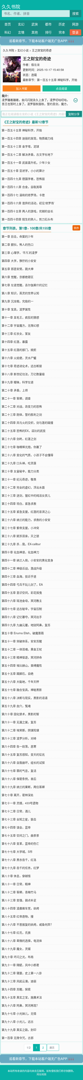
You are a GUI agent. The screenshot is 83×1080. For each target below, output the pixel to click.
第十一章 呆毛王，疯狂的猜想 (20, 317)
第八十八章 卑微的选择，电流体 (22, 941)
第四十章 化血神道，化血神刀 (20, 552)
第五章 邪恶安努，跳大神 (17, 269)
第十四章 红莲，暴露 (15, 342)
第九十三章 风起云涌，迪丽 (19, 981)
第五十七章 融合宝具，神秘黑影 (22, 690)
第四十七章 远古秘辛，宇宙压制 (22, 609)
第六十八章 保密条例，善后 (19, 779)
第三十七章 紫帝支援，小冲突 (20, 528)
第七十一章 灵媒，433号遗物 (20, 803)
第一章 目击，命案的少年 (17, 236)
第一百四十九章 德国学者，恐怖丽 (23, 179)
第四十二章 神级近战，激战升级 (22, 568)
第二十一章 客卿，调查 (16, 398)
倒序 (76, 228)
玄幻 (21, 24)
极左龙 (35, 65)
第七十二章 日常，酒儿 (16, 811)
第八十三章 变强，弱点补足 (19, 900)
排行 (48, 32)
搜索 (75, 13)
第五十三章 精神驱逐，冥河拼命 (22, 657)
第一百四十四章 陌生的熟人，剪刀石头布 (27, 219)
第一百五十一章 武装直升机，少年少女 (26, 162)
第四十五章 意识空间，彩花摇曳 (22, 592)
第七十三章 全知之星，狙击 (19, 819)
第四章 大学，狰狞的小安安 (19, 261)
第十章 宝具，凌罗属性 (16, 309)
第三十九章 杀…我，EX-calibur (21, 544)
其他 (34, 32)
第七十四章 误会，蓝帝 (16, 827)
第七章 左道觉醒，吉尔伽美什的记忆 (25, 285)
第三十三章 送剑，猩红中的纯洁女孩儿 (26, 495)
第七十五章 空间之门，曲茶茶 (20, 835)
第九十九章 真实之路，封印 (19, 1030)
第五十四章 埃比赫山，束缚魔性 (22, 665)
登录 (75, 32)
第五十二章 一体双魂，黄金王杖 (22, 649)
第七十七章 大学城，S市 (17, 852)
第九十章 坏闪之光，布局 (17, 957)
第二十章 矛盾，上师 (15, 390)
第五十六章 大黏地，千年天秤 (20, 682)
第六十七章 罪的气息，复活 (19, 771)
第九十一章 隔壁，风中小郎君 (20, 965)
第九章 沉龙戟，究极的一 (17, 301)
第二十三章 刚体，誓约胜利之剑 (22, 414)
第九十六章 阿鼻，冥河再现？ (20, 1005)
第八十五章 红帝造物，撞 (17, 916)
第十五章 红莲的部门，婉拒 (19, 350)
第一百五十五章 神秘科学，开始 (57, 80)
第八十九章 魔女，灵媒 (16, 949)
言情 (21, 32)
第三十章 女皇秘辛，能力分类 (20, 471)
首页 (7, 24)
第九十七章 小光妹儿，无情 (19, 1013)
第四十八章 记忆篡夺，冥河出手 (22, 617)
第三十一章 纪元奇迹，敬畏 (19, 479)
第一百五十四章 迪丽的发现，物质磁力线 (27, 138)
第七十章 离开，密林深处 (17, 795)
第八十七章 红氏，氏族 (16, 932)
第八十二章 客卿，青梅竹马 (19, 892)
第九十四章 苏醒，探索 (16, 989)
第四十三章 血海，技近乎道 (19, 576)
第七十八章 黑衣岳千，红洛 (19, 860)
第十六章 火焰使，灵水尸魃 (19, 358)
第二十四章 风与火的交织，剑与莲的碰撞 (27, 423)
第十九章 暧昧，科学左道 (17, 382)
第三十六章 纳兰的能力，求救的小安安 (26, 520)
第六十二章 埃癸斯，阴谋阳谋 (20, 730)
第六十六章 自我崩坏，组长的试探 (23, 762)
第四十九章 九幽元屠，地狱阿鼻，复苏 (26, 625)
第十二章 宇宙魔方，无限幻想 (20, 325)
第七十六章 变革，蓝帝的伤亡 (20, 843)
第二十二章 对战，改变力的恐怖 (22, 406)
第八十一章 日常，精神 (16, 884)
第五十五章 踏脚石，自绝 (17, 673)
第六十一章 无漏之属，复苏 (19, 722)
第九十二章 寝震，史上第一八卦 (22, 973)
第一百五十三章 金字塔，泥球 (20, 146)
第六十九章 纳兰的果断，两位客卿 (23, 787)
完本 (62, 32)
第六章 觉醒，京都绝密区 (17, 277)
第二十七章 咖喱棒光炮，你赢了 (22, 447)
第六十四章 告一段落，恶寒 (19, 746)
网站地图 (41, 1074)
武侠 (34, 24)
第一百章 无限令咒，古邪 (17, 1038)
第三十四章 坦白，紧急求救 (19, 503)
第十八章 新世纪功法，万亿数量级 (23, 374)
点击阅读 (61, 88)
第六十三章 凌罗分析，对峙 (19, 738)
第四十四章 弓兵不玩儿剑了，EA (22, 584)
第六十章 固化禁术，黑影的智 (20, 714)
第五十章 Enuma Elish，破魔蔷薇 (23, 633)
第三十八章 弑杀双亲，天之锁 (20, 536)
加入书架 (21, 88)
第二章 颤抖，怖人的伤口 (17, 244)
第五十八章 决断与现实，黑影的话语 (25, 698)
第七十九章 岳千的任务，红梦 (20, 868)
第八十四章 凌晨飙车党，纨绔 (20, 908)
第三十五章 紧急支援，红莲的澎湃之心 (26, 512)
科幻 (7, 32)
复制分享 (74, 114)
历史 (62, 24)
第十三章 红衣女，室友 (16, 333)
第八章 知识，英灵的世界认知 (20, 293)
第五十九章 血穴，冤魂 (16, 706)
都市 (48, 24)
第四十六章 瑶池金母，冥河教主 (22, 601)
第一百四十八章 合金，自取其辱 (22, 187)
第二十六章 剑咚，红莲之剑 (19, 439)
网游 (75, 24)
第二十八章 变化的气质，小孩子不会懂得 (27, 455)
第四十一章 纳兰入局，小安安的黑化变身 (27, 560)
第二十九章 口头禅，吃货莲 (19, 463)
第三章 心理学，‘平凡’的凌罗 (19, 253)
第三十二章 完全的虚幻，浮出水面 (23, 487)
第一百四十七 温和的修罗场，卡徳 (23, 195)
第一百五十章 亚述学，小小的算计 (23, 171)
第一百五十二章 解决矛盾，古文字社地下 (27, 154)
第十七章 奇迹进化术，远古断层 (22, 366)
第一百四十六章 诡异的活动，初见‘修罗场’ (28, 203)
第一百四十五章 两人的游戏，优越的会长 (27, 211)
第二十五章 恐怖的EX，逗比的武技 (24, 431)
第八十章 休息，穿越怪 (16, 876)
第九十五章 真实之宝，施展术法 (22, 997)
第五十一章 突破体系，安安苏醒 (22, 641)
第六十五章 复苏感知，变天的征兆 (23, 754)
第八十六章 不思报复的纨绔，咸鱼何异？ (27, 924)
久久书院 (11, 6)
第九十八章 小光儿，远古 (17, 1021)
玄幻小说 (23, 50)
